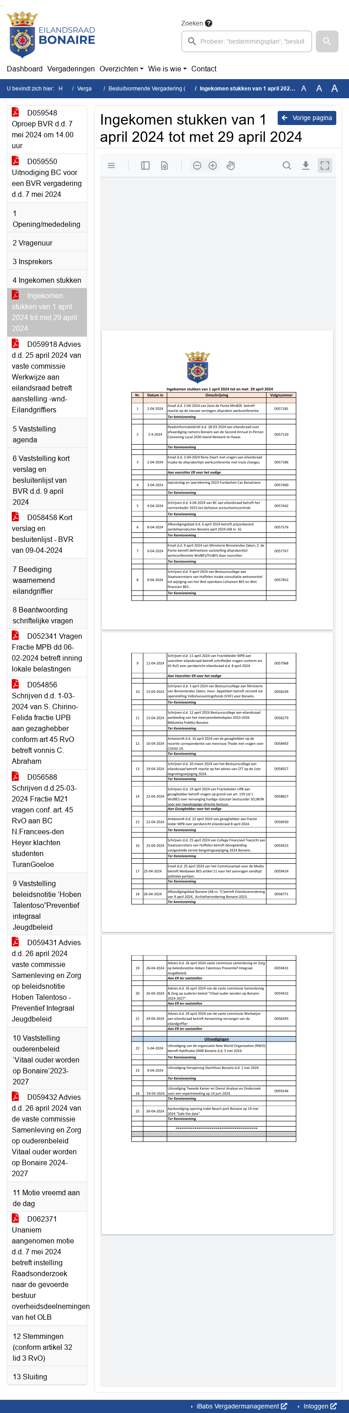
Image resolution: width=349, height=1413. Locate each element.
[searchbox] (246, 41)
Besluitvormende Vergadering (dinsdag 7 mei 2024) (172, 88)
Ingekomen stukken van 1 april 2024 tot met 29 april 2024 (44, 312)
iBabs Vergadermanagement (238, 1406)
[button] (327, 41)
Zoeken (192, 23)
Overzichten (119, 69)
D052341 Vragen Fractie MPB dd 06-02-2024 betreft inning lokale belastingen (47, 652)
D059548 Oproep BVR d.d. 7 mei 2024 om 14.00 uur (43, 129)
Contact (203, 69)
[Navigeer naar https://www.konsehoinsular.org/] (51, 35)
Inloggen (316, 1406)
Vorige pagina (311, 117)
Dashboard (25, 69)
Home (66, 88)
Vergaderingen (71, 69)
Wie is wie (164, 69)
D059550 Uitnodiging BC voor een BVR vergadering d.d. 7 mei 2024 (47, 178)
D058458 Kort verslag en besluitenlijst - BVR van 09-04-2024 (43, 534)
